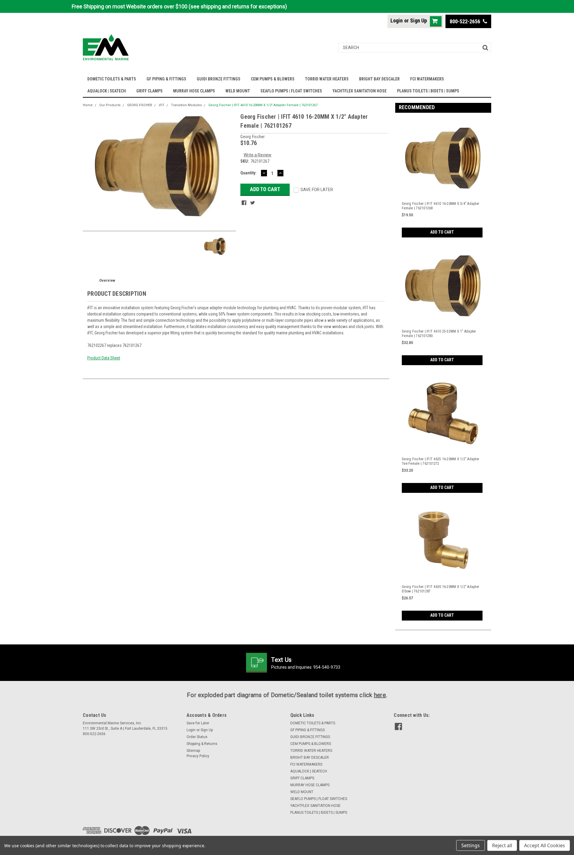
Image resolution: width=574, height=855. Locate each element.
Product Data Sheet (103, 358)
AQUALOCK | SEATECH (106, 91)
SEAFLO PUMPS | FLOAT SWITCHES (291, 91)
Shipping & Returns (202, 744)
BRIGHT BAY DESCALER (379, 79)
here (380, 695)
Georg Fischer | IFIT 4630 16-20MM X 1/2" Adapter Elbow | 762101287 (440, 589)
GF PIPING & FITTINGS (166, 79)
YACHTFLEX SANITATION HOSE (359, 91)
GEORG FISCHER (139, 105)
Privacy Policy (198, 756)
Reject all (502, 845)
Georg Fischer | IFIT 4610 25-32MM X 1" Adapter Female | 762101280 (439, 333)
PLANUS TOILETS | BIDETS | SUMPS (428, 91)
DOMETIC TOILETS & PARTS (111, 79)
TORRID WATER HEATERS (327, 79)
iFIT (161, 105)
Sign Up (418, 20)
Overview (107, 280)
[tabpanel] (443, 177)
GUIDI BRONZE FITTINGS (218, 79)
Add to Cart (442, 232)
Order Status (197, 737)
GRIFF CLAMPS (149, 91)
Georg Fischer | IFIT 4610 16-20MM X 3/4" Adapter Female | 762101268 (440, 206)
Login (396, 20)
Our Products (109, 105)
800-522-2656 (465, 21)
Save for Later (198, 723)
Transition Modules (186, 105)
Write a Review (257, 155)
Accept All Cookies (544, 845)
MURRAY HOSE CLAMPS (194, 91)
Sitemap (193, 751)
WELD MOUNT (237, 91)
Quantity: (248, 172)
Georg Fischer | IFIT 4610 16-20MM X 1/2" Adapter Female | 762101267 (262, 105)
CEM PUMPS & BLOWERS (272, 79)
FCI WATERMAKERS (427, 79)
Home (88, 105)
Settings (470, 845)
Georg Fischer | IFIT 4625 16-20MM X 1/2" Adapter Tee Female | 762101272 (440, 461)
